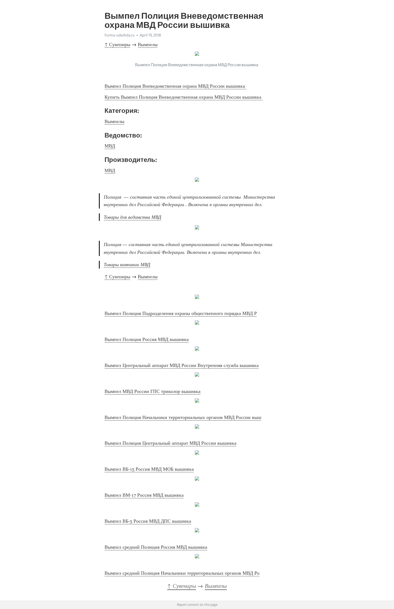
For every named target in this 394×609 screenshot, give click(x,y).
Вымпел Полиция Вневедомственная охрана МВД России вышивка (175, 86)
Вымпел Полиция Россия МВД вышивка (147, 339)
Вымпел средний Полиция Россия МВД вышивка (156, 547)
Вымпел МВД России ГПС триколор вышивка (152, 391)
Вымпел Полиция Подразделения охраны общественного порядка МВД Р (181, 313)
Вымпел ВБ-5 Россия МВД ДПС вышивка (148, 521)
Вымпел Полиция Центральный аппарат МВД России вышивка (170, 443)
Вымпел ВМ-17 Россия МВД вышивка (144, 495)
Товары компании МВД (127, 265)
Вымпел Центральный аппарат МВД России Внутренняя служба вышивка (182, 365)
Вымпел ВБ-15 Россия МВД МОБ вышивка (149, 469)
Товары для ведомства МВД (132, 217)
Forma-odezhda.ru (120, 35)
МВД (110, 146)
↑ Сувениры (117, 44)
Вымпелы (148, 44)
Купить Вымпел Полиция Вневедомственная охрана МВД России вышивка (184, 97)
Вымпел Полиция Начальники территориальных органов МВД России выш (183, 417)
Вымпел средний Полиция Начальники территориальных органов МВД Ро (182, 573)
